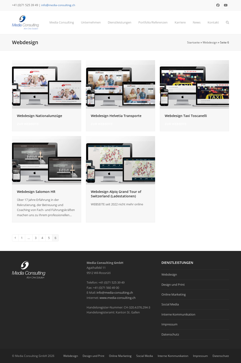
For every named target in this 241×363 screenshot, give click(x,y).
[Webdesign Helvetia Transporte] (120, 84)
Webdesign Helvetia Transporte (116, 115)
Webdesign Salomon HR (36, 191)
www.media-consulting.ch (118, 298)
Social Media (170, 304)
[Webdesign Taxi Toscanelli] (194, 84)
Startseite (193, 42)
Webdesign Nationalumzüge (39, 115)
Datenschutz (170, 334)
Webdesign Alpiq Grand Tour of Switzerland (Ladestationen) (116, 193)
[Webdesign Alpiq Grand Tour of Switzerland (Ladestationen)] (120, 160)
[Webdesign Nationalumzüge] (46, 84)
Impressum (169, 324)
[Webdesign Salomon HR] (46, 160)
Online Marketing (173, 294)
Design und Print (173, 284)
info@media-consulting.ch (58, 5)
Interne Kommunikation (178, 314)
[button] (227, 22)
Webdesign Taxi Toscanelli (186, 115)
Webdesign (210, 42)
